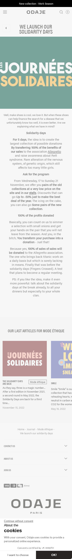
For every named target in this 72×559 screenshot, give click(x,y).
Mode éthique (45, 429)
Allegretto (54, 151)
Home (21, 429)
